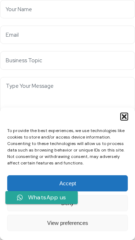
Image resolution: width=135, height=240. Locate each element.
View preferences (67, 223)
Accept (67, 183)
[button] (124, 116)
